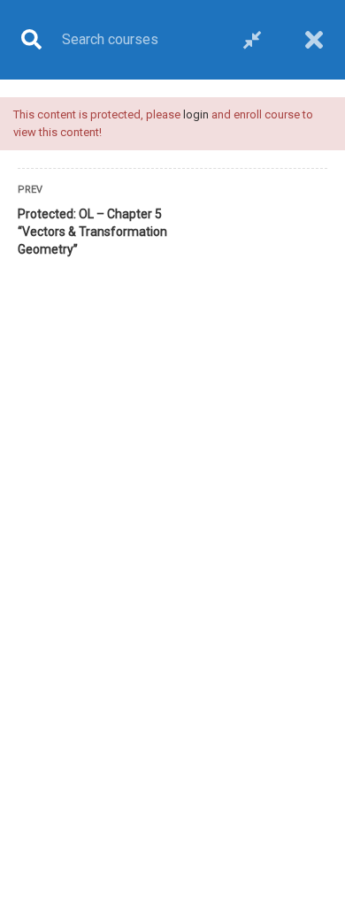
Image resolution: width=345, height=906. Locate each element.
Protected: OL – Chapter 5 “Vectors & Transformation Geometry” (92, 231)
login (196, 114)
